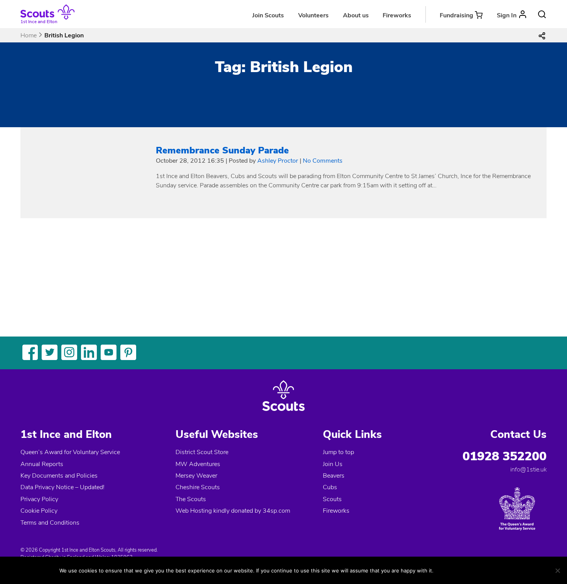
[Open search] (542, 14)
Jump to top (338, 452)
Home (28, 35)
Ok (447, 570)
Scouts (332, 499)
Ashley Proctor (277, 161)
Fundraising (456, 15)
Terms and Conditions (49, 522)
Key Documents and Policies (59, 475)
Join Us (333, 464)
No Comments (323, 161)
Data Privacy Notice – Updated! (62, 487)
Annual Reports (41, 464)
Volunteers (313, 15)
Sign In (506, 15)
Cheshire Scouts (198, 487)
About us (356, 15)
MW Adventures (198, 464)
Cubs (330, 487)
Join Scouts (268, 15)
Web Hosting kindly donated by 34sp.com (233, 511)
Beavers (333, 475)
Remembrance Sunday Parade (222, 150)
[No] (557, 570)
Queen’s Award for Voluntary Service (70, 452)
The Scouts (191, 499)
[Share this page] (542, 35)
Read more (484, 570)
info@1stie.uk (528, 469)
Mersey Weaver (196, 475)
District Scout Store (202, 452)
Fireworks (397, 15)
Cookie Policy (38, 511)
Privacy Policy (39, 499)
